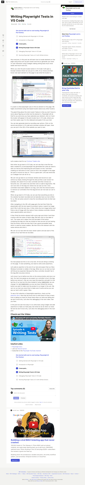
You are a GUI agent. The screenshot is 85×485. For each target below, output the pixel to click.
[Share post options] (3, 55)
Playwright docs (17, 347)
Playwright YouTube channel (32, 351)
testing (24, 24)
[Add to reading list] (3, 46)
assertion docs (15, 295)
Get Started (72, 28)
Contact (76, 473)
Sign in (41, 402)
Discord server (22, 349)
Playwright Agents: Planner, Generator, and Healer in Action (71, 48)
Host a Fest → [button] (66, 105)
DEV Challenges (13, 473)
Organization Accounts (57, 473)
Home (7, 473)
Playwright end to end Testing (31, 7)
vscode (29, 24)
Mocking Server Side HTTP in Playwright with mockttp (72, 41)
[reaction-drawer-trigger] (3, 36)
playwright (14, 24)
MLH (51, 475)
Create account (78, 2)
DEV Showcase (66, 473)
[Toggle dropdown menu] (58, 410)
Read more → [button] (15, 460)
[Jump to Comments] (3, 41)
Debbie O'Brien (18, 7)
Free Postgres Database (38, 475)
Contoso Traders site (33, 161)
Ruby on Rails (40, 480)
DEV (47, 479)
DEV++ (19, 473)
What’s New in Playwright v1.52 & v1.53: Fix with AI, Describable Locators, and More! (72, 56)
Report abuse (38, 404)
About (72, 473)
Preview (23, 398)
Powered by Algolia (45, 1)
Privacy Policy (43, 477)
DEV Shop (47, 475)
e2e (19, 24)
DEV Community (22, 471)
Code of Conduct (29, 404)
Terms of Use (50, 477)
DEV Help (40, 473)
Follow (72, 13)
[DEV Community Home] (2, 2)
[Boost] (3, 51)
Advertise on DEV (46, 473)
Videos (23, 473)
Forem (27, 479)
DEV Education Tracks (31, 473)
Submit (16, 398)
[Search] (7, 2)
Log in (70, 2)
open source (34, 479)
